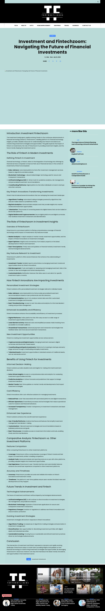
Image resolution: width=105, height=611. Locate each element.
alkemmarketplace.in (79, 164)
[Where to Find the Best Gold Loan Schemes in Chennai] (53, 576)
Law (78, 140)
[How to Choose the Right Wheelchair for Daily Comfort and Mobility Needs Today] (31, 603)
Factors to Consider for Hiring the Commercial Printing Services (83, 186)
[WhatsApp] (60, 61)
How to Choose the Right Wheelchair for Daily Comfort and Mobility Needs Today (43, 602)
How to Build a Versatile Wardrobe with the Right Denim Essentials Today (18, 602)
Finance (79, 151)
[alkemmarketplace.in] (73, 160)
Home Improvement (76, 574)
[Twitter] (52, 61)
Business (52, 36)
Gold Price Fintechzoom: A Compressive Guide (81, 175)
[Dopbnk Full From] (73, 150)
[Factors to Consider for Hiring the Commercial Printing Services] (73, 182)
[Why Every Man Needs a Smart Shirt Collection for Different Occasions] (96, 589)
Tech (78, 161)
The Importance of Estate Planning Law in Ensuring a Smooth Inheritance (85, 143)
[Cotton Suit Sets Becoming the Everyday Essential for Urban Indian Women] (43, 589)
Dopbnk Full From (78, 154)
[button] (98, 1)
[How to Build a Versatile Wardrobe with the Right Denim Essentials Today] (6, 603)
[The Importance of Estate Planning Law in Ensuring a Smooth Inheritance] (73, 138)
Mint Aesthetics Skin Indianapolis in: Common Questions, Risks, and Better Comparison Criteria (93, 603)
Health (52, 585)
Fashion (39, 586)
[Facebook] (49, 61)
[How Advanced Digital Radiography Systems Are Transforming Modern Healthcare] (69, 589)
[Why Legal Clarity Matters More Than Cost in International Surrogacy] (56, 603)
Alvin (47, 57)
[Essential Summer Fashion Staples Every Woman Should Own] (83, 589)
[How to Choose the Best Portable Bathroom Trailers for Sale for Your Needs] (86, 576)
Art (78, 183)
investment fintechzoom (39, 559)
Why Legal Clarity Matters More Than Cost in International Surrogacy (68, 602)
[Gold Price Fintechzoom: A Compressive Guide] (73, 170)
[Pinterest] (56, 61)
